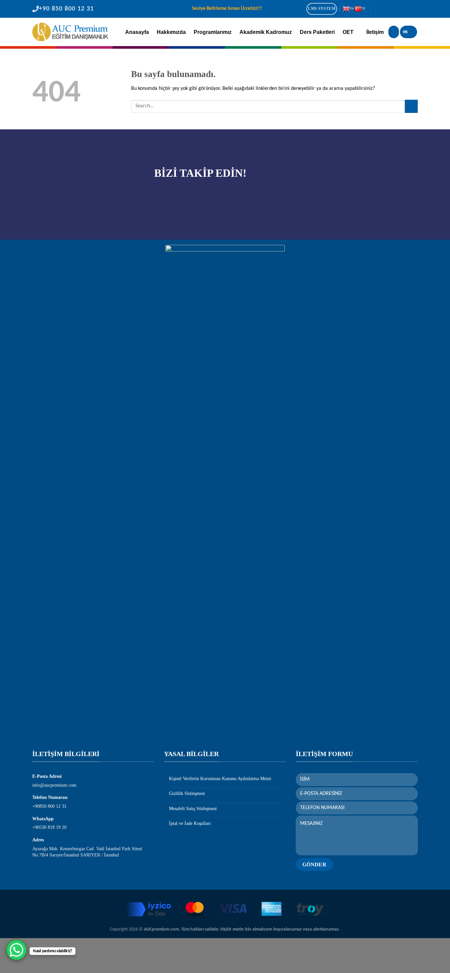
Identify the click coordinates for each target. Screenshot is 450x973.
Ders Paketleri (317, 32)
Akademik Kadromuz (265, 32)
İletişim (375, 32)
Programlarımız (213, 32)
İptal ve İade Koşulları (190, 823)
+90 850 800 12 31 (66, 9)
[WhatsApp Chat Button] (16, 950)
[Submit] (411, 106)
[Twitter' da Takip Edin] (395, 9)
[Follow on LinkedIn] (404, 9)
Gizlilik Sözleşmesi (187, 793)
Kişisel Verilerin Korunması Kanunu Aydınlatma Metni (220, 778)
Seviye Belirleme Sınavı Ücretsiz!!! (227, 8)
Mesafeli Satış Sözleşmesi (193, 808)
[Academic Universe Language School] (70, 32)
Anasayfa (137, 32)
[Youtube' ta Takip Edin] (413, 9)
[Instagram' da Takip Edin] (386, 9)
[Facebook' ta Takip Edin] (377, 9)
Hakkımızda (171, 32)
